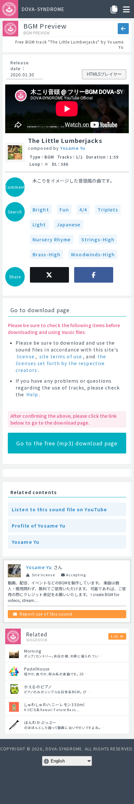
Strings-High (97, 239)
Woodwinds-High (93, 254)
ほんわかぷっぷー (40, 722)
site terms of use (60, 356)
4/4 (83, 209)
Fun (64, 209)
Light (39, 224)
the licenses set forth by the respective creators (61, 363)
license (25, 356)
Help (32, 394)
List (114, 636)
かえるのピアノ (37, 686)
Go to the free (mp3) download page (66, 443)
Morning (32, 651)
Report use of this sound (46, 614)
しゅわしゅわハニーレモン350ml (54, 704)
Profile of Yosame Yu (38, 525)
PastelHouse (36, 668)
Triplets (108, 209)
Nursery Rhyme (52, 239)
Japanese (69, 224)
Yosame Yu (72, 148)
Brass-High (46, 254)
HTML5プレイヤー (104, 74)
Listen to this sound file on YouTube (59, 509)
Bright (41, 209)
